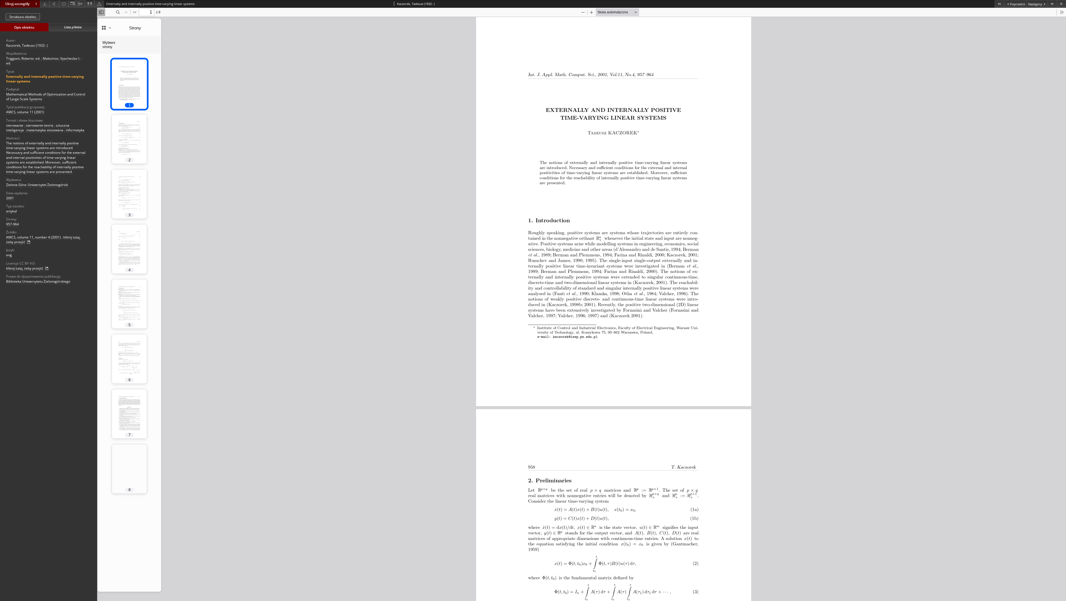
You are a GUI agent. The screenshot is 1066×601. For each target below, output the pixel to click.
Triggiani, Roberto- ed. (23, 58)
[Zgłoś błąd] (99, 3)
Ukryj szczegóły (17, 3)
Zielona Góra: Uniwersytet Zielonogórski (37, 184)
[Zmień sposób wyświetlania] (72, 3)
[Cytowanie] (89, 3)
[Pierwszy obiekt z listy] (999, 3)
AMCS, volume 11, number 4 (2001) (33, 237)
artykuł (11, 211)
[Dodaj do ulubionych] (64, 3)
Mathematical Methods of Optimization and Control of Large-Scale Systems (45, 96)
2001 (10, 198)
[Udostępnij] (54, 3)
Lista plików (73, 27)
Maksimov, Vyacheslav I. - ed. (44, 61)
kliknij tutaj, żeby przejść (25, 268)
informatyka (75, 130)
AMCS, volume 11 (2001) (25, 112)
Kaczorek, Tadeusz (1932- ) (27, 45)
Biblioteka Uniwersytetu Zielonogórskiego (38, 281)
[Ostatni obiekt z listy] (1052, 3)
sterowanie (14, 125)
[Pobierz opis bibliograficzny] (80, 4)
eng (9, 255)
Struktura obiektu (22, 16)
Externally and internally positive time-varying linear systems (45, 79)
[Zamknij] (1061, 3)
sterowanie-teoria (39, 125)
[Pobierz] (44, 3)
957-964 (12, 224)
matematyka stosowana (44, 130)
